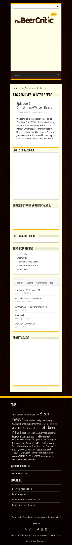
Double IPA (39, 433)
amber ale (21, 415)
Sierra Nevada (19, 446)
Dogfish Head (28, 433)
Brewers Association (22, 489)
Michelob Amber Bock (27, 265)
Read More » (46, 138)
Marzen (46, 437)
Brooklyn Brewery (30, 423)
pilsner (39, 440)
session (50, 443)
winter (44, 456)
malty (38, 436)
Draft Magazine (19, 494)
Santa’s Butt (22, 269)
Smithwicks (22, 258)
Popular (19, 283)
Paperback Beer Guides (23, 505)
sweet (46, 449)
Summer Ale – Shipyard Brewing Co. (32, 307)
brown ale (44, 424)
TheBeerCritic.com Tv (22, 452)
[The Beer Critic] (36, 21)
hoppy (16, 436)
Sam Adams (26, 443)
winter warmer (28, 459)
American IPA (33, 415)
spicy (21, 449)
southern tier (40, 446)
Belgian (40, 420)
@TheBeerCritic (20, 466)
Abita (14, 415)
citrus (35, 428)
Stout (39, 450)
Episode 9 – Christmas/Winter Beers (34, 106)
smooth (29, 446)
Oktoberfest (29, 439)
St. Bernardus (31, 450)
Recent (29, 283)
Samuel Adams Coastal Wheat (29, 298)
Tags (52, 283)
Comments (41, 283)
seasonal (39, 443)
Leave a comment (40, 112)
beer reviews (30, 420)
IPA (22, 436)
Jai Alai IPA (22, 254)
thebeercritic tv (40, 453)
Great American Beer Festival (26, 499)
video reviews (29, 456)
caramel (53, 424)
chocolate (17, 428)
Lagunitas (29, 436)
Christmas (27, 428)
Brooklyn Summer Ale (25, 323)
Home (16, 88)
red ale (46, 440)
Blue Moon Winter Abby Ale (28, 290)
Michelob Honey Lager (27, 261)
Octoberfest (17, 440)
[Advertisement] (36, 46)
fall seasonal (50, 433)
